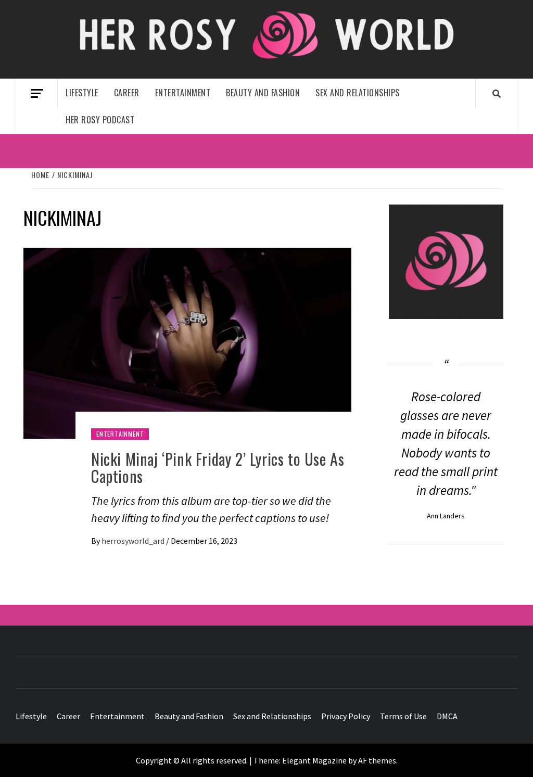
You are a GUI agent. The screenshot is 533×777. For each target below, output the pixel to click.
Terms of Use (403, 716)
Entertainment (183, 92)
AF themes (377, 760)
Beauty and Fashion (263, 92)
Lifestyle (82, 92)
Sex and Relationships (357, 92)
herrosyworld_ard (133, 541)
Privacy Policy (345, 716)
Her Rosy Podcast (100, 119)
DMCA (447, 716)
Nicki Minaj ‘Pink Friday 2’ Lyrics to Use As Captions (217, 467)
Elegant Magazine (314, 760)
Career (126, 92)
